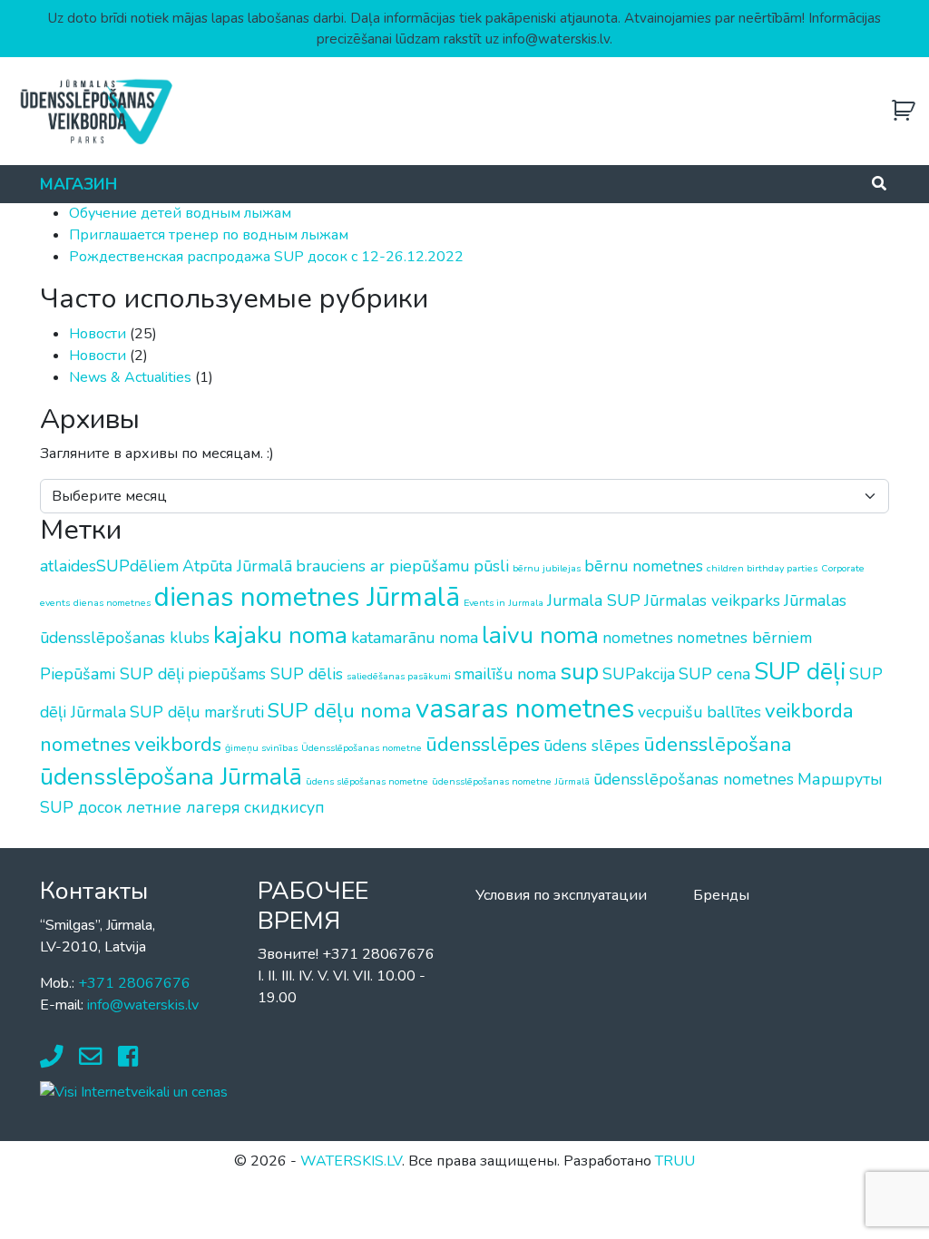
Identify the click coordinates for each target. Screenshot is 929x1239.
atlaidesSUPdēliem (109, 566)
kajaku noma (280, 635)
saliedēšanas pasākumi (399, 676)
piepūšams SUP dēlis (265, 674)
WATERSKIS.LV (351, 1161)
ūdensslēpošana (717, 744)
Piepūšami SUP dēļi (112, 674)
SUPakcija (638, 674)
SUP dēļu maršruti (197, 712)
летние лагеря (183, 807)
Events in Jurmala (503, 603)
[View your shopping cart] (903, 111)
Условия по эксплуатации (561, 895)
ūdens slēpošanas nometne (367, 781)
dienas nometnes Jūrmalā (307, 597)
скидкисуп (284, 807)
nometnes (637, 638)
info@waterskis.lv (143, 1005)
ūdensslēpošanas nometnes (693, 779)
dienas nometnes (112, 603)
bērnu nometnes (643, 566)
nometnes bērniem (744, 638)
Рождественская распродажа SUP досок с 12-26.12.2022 (266, 257)
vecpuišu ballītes (699, 712)
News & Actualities (130, 377)
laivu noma (540, 635)
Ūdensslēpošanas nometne (361, 748)
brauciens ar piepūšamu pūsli (402, 566)
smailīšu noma (505, 674)
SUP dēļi (800, 671)
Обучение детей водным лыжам (180, 213)
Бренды (721, 895)
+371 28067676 (134, 983)
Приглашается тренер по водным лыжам (208, 235)
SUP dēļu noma (340, 711)
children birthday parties (762, 568)
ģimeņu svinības (261, 748)
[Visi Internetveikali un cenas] (134, 1091)
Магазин (78, 184)
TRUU (675, 1161)
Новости (97, 334)
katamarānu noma (414, 638)
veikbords (177, 744)
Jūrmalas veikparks (712, 600)
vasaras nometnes (525, 708)
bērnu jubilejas (547, 568)
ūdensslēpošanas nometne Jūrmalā (511, 781)
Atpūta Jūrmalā (237, 566)
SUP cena (714, 674)
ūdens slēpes (591, 745)
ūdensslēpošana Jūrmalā (171, 776)
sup (579, 671)
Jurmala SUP (594, 600)
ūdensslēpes (482, 744)
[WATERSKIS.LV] (95, 110)
